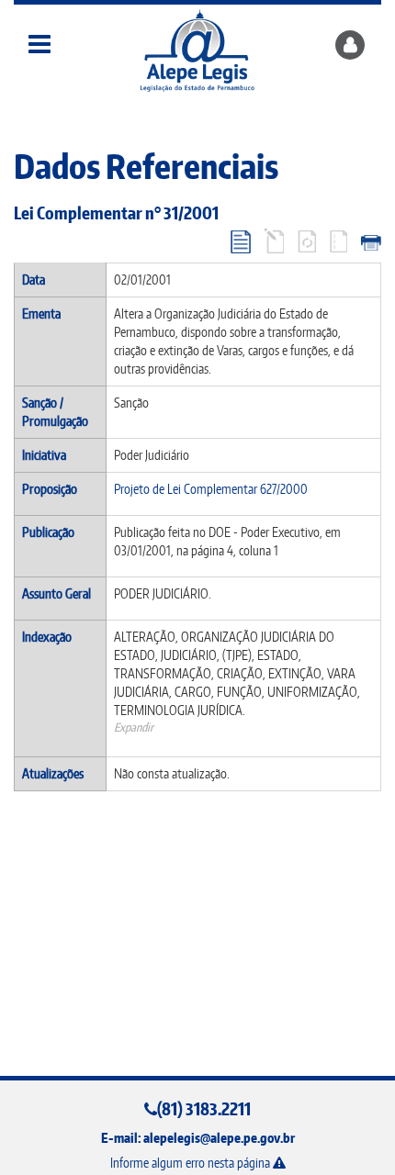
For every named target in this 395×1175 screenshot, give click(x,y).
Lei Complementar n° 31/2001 (116, 212)
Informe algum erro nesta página (191, 1162)
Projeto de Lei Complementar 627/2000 (211, 489)
